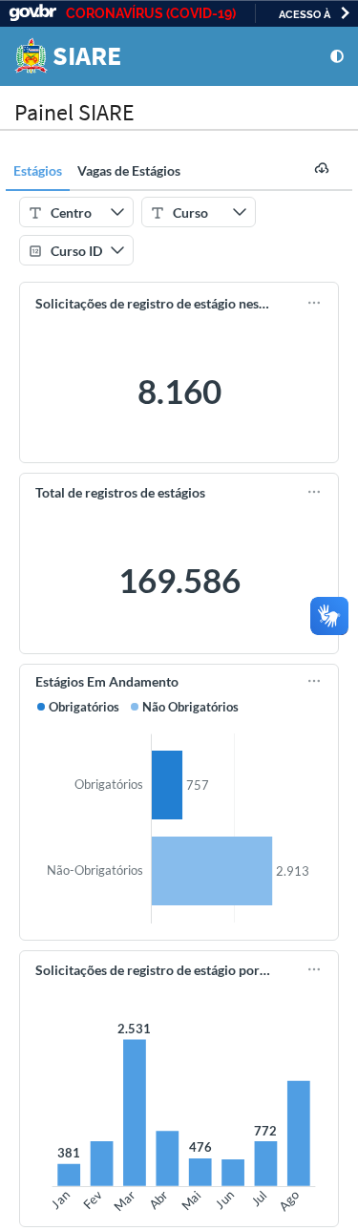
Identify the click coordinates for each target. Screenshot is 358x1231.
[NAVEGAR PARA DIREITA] (345, 13)
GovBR (32, 13)
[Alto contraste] (337, 56)
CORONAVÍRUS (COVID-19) (151, 13)
